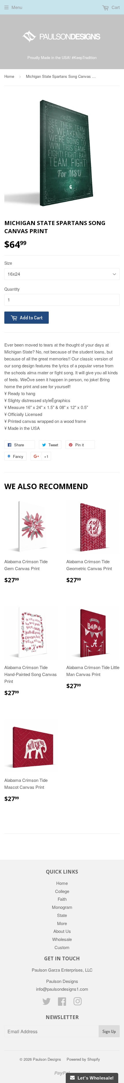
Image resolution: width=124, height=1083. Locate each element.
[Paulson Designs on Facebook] (62, 1003)
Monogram (62, 907)
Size (8, 263)
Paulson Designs (47, 1059)
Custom (62, 947)
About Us (62, 931)
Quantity (12, 289)
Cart (115, 7)
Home (9, 76)
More (62, 923)
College (62, 891)
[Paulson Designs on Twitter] (46, 1003)
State (62, 915)
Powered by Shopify (83, 1059)
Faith (62, 899)
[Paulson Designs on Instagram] (77, 1003)
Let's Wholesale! (94, 1077)
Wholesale (62, 939)
